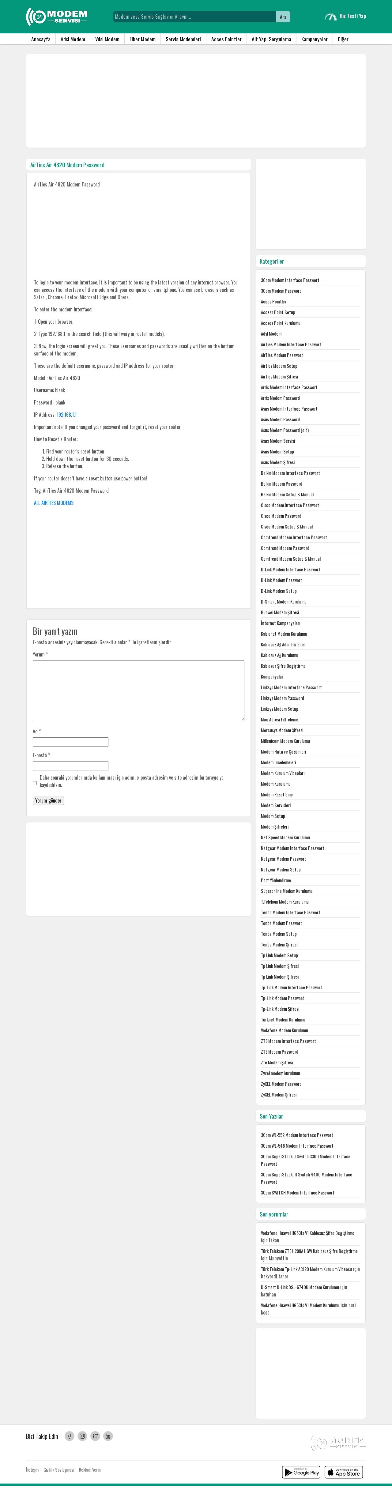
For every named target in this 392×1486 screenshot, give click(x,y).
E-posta (41, 755)
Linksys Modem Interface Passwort (291, 687)
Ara (283, 17)
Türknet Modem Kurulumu (283, 1019)
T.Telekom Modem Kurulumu (285, 901)
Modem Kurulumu (276, 784)
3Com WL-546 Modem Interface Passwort (297, 1145)
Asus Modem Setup (277, 451)
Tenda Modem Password (282, 923)
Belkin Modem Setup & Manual (287, 494)
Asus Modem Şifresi (278, 462)
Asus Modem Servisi (278, 441)
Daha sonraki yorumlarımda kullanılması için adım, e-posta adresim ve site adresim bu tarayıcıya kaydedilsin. (132, 781)
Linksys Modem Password (282, 698)
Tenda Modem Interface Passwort (290, 912)
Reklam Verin (90, 1469)
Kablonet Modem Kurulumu (284, 633)
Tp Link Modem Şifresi (280, 966)
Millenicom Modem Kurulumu (285, 741)
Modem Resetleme (277, 794)
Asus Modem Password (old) (285, 430)
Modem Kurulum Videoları (282, 773)
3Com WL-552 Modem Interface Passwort (297, 1135)
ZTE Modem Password (279, 1051)
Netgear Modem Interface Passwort (292, 848)
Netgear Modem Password (284, 859)
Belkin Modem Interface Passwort (290, 473)
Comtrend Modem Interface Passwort (294, 537)
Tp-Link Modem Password (282, 998)
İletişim (32, 1469)
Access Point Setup (278, 312)
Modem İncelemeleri (278, 762)
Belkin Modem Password (281, 483)
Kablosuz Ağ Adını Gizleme (283, 644)
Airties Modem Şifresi (279, 376)
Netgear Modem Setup (281, 869)
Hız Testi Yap (353, 16)
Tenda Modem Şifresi (279, 944)
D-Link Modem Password (282, 580)
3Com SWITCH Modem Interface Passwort (297, 1192)
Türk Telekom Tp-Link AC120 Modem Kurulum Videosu (306, 1269)
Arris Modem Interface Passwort (289, 387)
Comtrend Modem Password (285, 548)
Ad (37, 731)
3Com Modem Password (281, 291)
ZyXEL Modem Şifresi (278, 1094)
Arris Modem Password (280, 398)
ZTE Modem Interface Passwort (288, 1041)
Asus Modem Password (280, 419)
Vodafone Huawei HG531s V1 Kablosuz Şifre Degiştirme (307, 1233)
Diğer (343, 39)
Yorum (40, 654)
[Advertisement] (196, 101)
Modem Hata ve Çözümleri (283, 751)
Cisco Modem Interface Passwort (290, 505)
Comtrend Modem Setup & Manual (291, 558)
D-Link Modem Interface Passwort (290, 569)
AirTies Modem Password (282, 355)
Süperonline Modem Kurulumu (286, 891)
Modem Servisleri (276, 805)
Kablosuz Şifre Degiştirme (283, 666)
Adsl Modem (73, 39)
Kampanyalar (314, 39)
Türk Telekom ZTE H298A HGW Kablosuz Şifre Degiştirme (309, 1251)
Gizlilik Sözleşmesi (58, 1469)
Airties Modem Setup (279, 366)
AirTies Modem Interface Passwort (291, 344)
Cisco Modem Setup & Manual (287, 526)
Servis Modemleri (183, 39)
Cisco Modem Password (281, 516)
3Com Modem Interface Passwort (290, 280)
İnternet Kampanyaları (280, 623)
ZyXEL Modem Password (281, 1084)
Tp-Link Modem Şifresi (280, 1009)
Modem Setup (273, 816)
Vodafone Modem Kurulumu (284, 1030)
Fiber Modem (143, 39)
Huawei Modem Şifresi (280, 612)
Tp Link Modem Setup (279, 955)
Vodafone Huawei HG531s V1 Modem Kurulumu (300, 1305)
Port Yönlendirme (276, 880)
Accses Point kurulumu (280, 323)
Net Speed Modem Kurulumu (285, 837)
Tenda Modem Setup (279, 934)
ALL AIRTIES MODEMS (54, 502)
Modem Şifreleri (274, 826)
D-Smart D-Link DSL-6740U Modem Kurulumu (300, 1287)
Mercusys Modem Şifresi (282, 730)
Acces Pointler (226, 39)
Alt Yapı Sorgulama (271, 39)
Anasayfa (41, 39)
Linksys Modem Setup (279, 708)
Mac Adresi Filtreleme (279, 719)
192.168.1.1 (67, 414)
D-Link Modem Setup (279, 591)
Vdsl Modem (107, 39)
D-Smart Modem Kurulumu (284, 601)
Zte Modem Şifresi (277, 1062)
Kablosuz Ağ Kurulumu (279, 655)
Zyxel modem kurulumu (280, 1073)
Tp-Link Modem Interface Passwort (291, 987)
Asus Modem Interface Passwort (289, 408)
